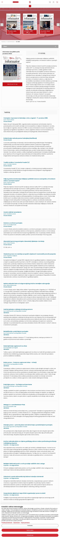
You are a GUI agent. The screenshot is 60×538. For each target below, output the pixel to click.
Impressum (16, 522)
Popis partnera (25, 522)
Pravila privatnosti (7, 522)
